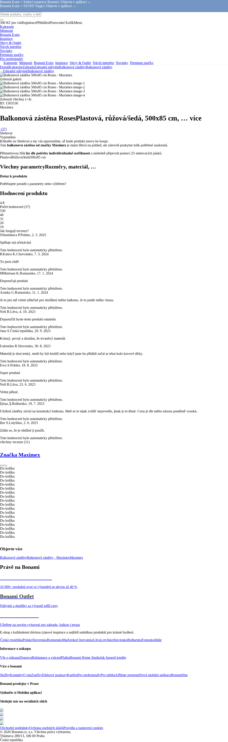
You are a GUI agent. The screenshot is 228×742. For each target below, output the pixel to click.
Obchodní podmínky (14, 728)
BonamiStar (179, 675)
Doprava (26, 657)
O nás (27, 675)
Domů (4, 67)
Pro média (108, 675)
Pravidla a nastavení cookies (83, 728)
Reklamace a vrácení (46, 657)
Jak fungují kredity (113, 657)
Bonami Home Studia (85, 657)
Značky (36, 675)
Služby (5, 675)
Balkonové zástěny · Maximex (48, 557)
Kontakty (16, 675)
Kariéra (72, 675)
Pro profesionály (89, 675)
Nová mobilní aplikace (155, 675)
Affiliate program (127, 675)
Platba (65, 657)
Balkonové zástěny (99, 67)
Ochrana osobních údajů (46, 728)
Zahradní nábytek (46, 67)
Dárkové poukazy (54, 675)
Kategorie (16, 67)
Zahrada (28, 67)
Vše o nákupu (10, 657)
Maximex (76, 557)
